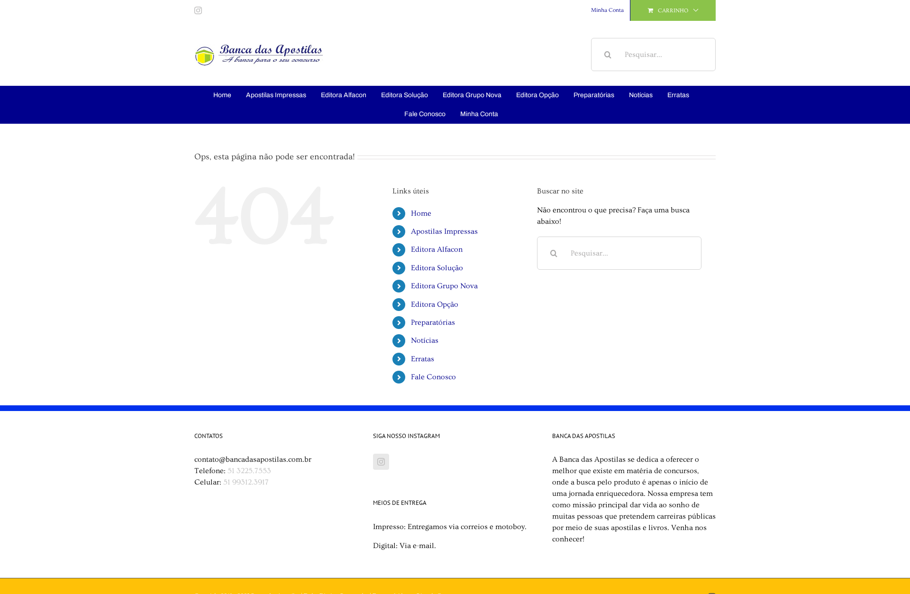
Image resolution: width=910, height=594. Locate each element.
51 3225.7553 (249, 470)
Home (421, 213)
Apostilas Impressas (444, 231)
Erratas (422, 359)
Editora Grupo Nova (444, 286)
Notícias (424, 340)
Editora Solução (437, 268)
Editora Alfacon (437, 249)
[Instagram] (381, 462)
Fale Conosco (433, 377)
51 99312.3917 (246, 482)
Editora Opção (434, 304)
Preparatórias (433, 322)
